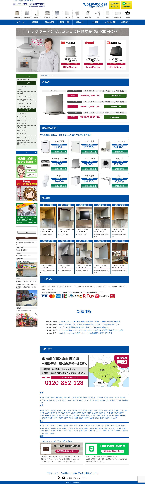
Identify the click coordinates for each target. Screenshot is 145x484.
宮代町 (116, 410)
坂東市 (70, 441)
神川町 (86, 418)
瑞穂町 (66, 426)
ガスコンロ (47, 17)
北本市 (58, 413)
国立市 (47, 431)
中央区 (64, 428)
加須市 (106, 410)
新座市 (101, 413)
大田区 (93, 426)
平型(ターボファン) (23, 106)
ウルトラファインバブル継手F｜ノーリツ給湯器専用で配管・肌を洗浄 (85, 333)
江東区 (107, 426)
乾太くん (67, 17)
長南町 (42, 397)
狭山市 (84, 413)
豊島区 (76, 428)
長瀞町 (107, 418)
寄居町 (71, 418)
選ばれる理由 (49, 22)
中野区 (81, 428)
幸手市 (96, 410)
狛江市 (71, 431)
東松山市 (77, 415)
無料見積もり (125, 22)
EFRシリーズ (21, 134)
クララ (19, 90)
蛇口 (98, 17)
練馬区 (86, 428)
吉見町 (103, 415)
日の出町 (60, 426)
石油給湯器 (27, 17)
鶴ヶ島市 (48, 415)
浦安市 (111, 397)
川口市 (122, 410)
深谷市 (66, 418)
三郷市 (59, 410)
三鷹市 (47, 426)
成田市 (92, 400)
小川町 (93, 415)
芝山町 (91, 397)
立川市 (76, 431)
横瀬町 (97, 418)
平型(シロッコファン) (24, 103)
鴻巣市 (63, 413)
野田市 (70, 400)
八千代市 (43, 400)
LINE (126, 5)
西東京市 (92, 431)
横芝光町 (79, 397)
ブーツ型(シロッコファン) (25, 96)
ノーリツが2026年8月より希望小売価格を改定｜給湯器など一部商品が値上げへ (88, 324)
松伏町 (75, 410)
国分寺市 (60, 431)
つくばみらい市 (45, 441)
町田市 (42, 426)
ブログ (26, 152)
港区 (96, 428)
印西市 (81, 400)
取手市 (65, 441)
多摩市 (81, 431)
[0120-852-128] (84, 371)
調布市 (86, 431)
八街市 (109, 400)
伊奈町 (68, 413)
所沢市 (79, 413)
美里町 (81, 418)
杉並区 (42, 428)
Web (115, 5)
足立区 (71, 426)
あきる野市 (112, 428)
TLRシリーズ (21, 127)
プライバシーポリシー (80, 478)
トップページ (19, 22)
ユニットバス (117, 17)
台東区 (59, 428)
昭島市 (106, 428)
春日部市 (53, 410)
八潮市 (64, 410)
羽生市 (111, 410)
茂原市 (53, 397)
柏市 (59, 400)
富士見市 (95, 413)
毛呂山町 (65, 415)
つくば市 (53, 441)
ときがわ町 (115, 415)
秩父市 (42, 410)
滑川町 (83, 415)
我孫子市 (75, 400)
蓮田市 (85, 410)
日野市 (42, 433)
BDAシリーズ (21, 137)
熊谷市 (60, 418)
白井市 (86, 400)
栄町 (41, 402)
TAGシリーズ (21, 113)
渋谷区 (118, 426)
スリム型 (20, 93)
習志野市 (122, 397)
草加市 (90, 410)
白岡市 (50, 418)
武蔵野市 (53, 426)
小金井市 (53, 431)
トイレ (77, 17)
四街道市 (103, 400)
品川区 (113, 426)
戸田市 (42, 413)
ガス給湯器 (17, 17)
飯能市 (54, 415)
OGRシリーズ (21, 117)
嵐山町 (88, 415)
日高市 (59, 415)
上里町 (92, 418)
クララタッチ (21, 86)
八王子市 (99, 431)
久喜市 (80, 410)
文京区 (92, 428)
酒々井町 (125, 400)
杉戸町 (55, 418)
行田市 (101, 410)
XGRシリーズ (21, 120)
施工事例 (35, 22)
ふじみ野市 (43, 418)
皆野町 (102, 418)
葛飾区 (98, 426)
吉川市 (70, 410)
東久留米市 (111, 431)
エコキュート (37, 17)
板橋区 (81, 426)
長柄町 (47, 397)
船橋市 (117, 397)
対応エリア (80, 22)
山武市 (74, 397)
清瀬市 (42, 431)
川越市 (73, 413)
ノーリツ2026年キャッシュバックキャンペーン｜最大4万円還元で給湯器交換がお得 (90, 330)
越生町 (71, 415)
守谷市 (59, 441)
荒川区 (76, 426)
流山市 (64, 400)
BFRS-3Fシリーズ (23, 140)
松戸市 (55, 400)
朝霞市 (111, 413)
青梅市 (124, 428)
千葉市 (101, 397)
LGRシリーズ (21, 123)
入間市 (89, 413)
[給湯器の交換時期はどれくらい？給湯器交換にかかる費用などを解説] (26, 167)
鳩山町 (109, 415)
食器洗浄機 (88, 17)
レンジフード (57, 17)
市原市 (119, 400)
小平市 (66, 431)
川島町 (98, 415)
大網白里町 (59, 397)
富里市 (114, 400)
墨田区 (47, 428)
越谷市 (47, 410)
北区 (102, 426)
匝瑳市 (85, 397)
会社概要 (95, 22)
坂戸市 (42, 415)
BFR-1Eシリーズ (22, 144)
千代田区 (70, 428)
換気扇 (128, 17)
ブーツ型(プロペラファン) (25, 100)
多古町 (96, 397)
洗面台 (108, 17)
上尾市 (47, 413)
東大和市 (125, 431)
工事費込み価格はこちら (115, 95)
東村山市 (119, 431)
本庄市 (76, 418)
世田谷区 (53, 428)
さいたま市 (114, 418)
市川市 (106, 397)
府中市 (47, 433)
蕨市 (126, 410)
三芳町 (122, 413)
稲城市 (119, 428)
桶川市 (53, 413)
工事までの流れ (65, 22)
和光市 (116, 413)
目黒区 (101, 428)
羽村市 (105, 431)
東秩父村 (122, 415)
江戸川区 (87, 426)
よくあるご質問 (110, 22)
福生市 (53, 433)
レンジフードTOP (23, 79)
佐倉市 (97, 400)
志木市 (106, 413)
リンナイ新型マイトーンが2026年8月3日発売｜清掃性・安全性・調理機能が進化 (89, 321)
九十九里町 (67, 397)
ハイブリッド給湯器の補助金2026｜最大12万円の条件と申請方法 (83, 327)
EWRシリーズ (22, 130)
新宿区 (123, 426)
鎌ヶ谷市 (49, 400)
